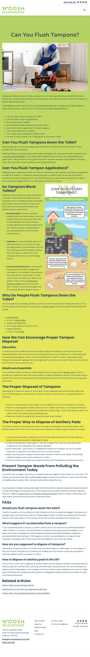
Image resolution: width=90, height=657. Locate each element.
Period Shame (13, 317)
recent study (48, 306)
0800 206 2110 (70, 2)
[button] (84, 10)
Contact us (39, 634)
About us (38, 624)
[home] (13, 10)
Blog (36, 631)
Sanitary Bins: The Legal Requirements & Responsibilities (26, 593)
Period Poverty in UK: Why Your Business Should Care (24, 589)
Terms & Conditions (59, 624)
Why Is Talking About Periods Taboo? (18, 585)
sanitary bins (69, 372)
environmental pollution (15, 156)
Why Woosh (39, 621)
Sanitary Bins (20, 320)
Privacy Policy (57, 621)
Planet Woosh (40, 627)
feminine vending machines (45, 493)
